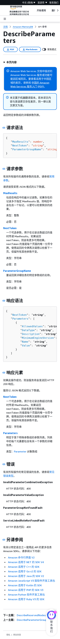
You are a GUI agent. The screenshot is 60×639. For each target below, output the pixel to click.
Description (31, 334)
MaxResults (20, 141)
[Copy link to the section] (4, 127)
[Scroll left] (34, 10)
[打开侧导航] (5, 18)
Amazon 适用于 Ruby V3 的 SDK (26, 599)
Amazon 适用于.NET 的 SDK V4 (26, 562)
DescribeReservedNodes (31, 615)
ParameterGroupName (26, 149)
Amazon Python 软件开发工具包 (26, 594)
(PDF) (41, 86)
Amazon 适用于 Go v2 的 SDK (25, 571)
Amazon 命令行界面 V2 (21, 557)
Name (25, 341)
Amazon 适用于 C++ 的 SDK (24, 566)
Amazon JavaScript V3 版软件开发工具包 (31, 580)
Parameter (20, 451)
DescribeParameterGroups (32, 619)
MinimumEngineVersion (38, 337)
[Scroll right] (58, 10)
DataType (28, 330)
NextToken (19, 145)
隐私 (8, 635)
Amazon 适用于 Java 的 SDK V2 (26, 576)
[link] (42, 26)
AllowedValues (32, 326)
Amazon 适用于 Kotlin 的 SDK (25, 585)
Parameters (20, 318)
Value (26, 345)
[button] (10, 62)
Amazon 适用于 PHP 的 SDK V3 (25, 590)
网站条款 (17, 635)
